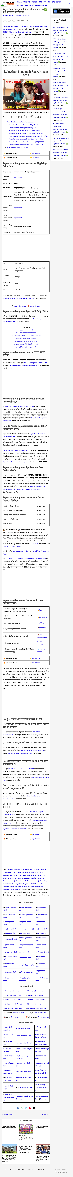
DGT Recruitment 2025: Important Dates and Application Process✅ (61, 100)
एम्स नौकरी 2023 (26, 1072)
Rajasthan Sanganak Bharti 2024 (34, 875)
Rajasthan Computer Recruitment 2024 (16, 878)
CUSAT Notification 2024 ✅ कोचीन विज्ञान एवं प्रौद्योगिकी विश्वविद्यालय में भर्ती (26, 1138)
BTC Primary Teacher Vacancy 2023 (41, 1087)
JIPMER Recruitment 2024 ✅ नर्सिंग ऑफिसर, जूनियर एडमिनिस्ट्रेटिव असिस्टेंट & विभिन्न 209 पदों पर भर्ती (9, 1158)
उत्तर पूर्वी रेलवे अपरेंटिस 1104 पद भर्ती (26, 347)
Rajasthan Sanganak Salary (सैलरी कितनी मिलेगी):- (25, 130)
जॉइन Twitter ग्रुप (43, 1017)
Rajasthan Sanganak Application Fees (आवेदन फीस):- (26, 139)
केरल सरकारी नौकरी (25, 958)
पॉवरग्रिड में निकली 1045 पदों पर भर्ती (26, 338)
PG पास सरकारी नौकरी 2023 (35, 1004)
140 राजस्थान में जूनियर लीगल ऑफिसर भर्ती (26, 341)
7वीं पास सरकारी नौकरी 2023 (13, 995)
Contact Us (40, 1169)
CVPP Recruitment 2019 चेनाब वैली (42, 1126)
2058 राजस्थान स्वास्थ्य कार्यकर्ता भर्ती (26, 333)
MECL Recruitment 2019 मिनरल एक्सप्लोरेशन (9, 1126)
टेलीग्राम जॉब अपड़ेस (35, 306)
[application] (47, 5)
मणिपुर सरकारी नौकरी (43, 952)
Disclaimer (8, 1169)
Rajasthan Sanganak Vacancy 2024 (16, 450)
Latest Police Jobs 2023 (25, 1087)
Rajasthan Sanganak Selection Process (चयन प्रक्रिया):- (27, 133)
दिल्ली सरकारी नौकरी (10, 929)
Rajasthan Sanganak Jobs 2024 (28, 489)
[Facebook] (18, 1108)
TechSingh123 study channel (12, 546)
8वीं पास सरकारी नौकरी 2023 (13, 999)
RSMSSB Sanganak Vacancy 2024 (35, 363)
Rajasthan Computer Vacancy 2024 (16, 462)
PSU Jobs (20, 1096)
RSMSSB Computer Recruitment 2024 (17, 32)
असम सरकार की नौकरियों (27, 929)
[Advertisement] (26, 249)
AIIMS (19, 1072)
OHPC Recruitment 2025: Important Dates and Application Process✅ (61, 30)
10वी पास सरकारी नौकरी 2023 (13, 1004)
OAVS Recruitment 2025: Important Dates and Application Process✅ (61, 141)
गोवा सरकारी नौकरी (25, 933)
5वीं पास (7, 991)
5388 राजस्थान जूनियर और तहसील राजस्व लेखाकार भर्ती (26, 336)
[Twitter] (26, 1108)
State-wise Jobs (21, 551)
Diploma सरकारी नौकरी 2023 (35, 995)
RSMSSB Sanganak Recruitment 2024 (24, 365)
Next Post (46, 1114)
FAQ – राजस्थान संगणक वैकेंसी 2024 (17, 147)
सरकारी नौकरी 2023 (15, 991)
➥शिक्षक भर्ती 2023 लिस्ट (23, 1028)
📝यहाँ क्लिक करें (42, 617)
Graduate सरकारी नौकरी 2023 (36, 999)
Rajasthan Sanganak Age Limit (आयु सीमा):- (23, 128)
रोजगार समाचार (44, 1099)
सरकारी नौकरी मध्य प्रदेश (27, 965)
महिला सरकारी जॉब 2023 (24, 1036)
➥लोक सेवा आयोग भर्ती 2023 (24, 1043)
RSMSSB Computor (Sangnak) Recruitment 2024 (27, 558)
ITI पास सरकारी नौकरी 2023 (35, 991)
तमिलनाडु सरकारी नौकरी (26, 972)
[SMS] (34, 1108)
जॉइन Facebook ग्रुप (40, 1013)
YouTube (35, 544)
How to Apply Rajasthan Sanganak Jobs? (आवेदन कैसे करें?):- (28, 136)
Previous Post (7, 1114)
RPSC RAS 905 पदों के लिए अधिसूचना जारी (26, 344)
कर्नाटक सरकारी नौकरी (26, 952)
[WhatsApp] (22, 1108)
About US (30, 1169)
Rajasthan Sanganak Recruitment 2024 (17, 26)
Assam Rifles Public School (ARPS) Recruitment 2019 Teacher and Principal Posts (25, 1149)
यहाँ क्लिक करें (36, 153)
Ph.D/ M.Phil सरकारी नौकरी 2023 (37, 1008)
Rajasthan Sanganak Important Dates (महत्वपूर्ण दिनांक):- (27, 142)
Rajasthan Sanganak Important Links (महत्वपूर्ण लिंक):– (26, 145)
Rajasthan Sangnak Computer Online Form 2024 (19, 298)
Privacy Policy (19, 1169)
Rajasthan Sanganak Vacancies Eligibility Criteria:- (26, 125)
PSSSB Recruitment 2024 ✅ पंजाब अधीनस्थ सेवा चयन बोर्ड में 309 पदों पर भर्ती (42, 1158)
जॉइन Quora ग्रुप (15, 1017)
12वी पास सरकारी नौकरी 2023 (13, 1008)
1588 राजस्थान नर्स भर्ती (26, 330)
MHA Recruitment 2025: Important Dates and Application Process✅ (61, 152)
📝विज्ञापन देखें (41, 610)
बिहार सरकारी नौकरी (10, 933)
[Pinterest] (30, 1108)
